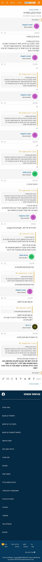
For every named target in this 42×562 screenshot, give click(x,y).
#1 (2, 33)
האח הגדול (6, 407)
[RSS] (3, 544)
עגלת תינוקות (7, 441)
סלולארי (5, 516)
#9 (2, 333)
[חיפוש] (2, 3)
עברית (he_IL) (29, 552)
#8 (2, 298)
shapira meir (35, 16)
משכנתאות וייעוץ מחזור (10, 491)
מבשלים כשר (7, 524)
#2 (2, 64)
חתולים (4, 532)
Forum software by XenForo (18, 558)
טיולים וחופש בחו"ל (9, 482)
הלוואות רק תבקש (8, 416)
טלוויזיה (5, 507)
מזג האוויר (5, 457)
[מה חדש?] (7, 3)
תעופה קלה (6, 474)
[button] (39, 3)
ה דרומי (28, 325)
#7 (2, 263)
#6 (2, 224)
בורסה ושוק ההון (8, 449)
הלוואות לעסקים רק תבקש (11, 432)
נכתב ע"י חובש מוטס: (28, 234)
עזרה (12, 544)
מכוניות (4, 466)
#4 (2, 142)
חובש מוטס (27, 172)
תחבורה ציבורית (8, 499)
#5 (2, 181)
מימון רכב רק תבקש (9, 424)
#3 (2, 103)
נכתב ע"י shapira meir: (28, 74)
